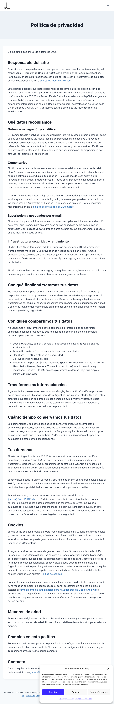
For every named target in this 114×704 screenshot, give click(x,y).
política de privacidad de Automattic (53, 206)
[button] (108, 668)
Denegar (76, 692)
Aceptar (53, 692)
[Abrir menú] (108, 5)
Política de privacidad (83, 699)
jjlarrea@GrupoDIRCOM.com (55, 80)
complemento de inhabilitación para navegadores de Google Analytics (58, 589)
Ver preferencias (99, 692)
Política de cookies (66, 699)
